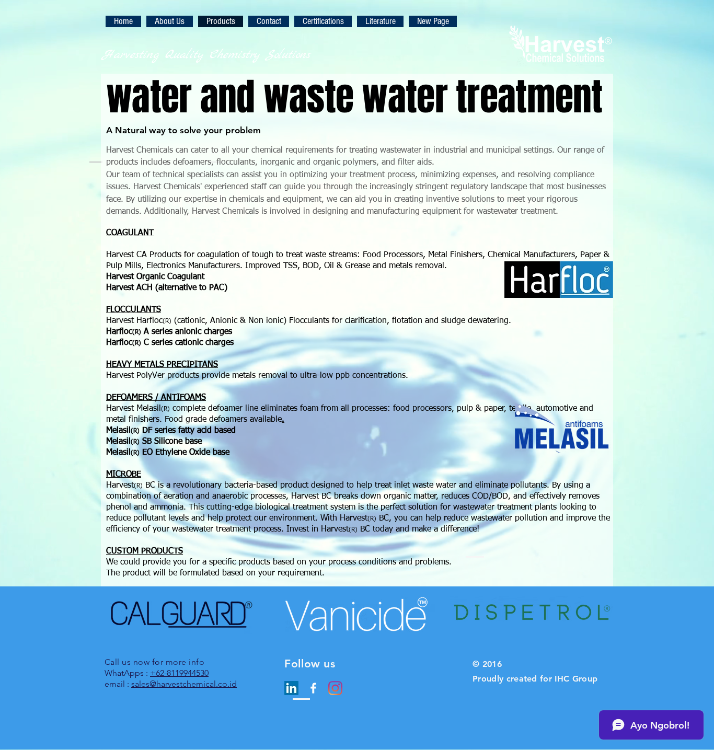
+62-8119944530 (179, 673)
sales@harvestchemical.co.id (184, 684)
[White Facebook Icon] (313, 688)
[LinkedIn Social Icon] (291, 688)
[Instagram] (335, 688)
